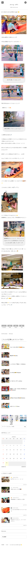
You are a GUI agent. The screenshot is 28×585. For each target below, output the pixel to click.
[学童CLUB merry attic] (14, 5)
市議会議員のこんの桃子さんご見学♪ (18, 499)
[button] (25, 2)
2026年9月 (23, 466)
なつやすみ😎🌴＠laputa (15, 372)
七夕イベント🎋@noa (14, 406)
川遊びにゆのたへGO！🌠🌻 (16, 489)
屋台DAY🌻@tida (14, 355)
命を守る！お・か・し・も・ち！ (17, 479)
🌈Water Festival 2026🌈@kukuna (17, 397)
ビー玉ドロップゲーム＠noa (16, 381)
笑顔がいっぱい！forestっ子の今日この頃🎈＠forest (18, 389)
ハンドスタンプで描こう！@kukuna (17, 364)
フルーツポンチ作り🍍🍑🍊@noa (17, 347)
